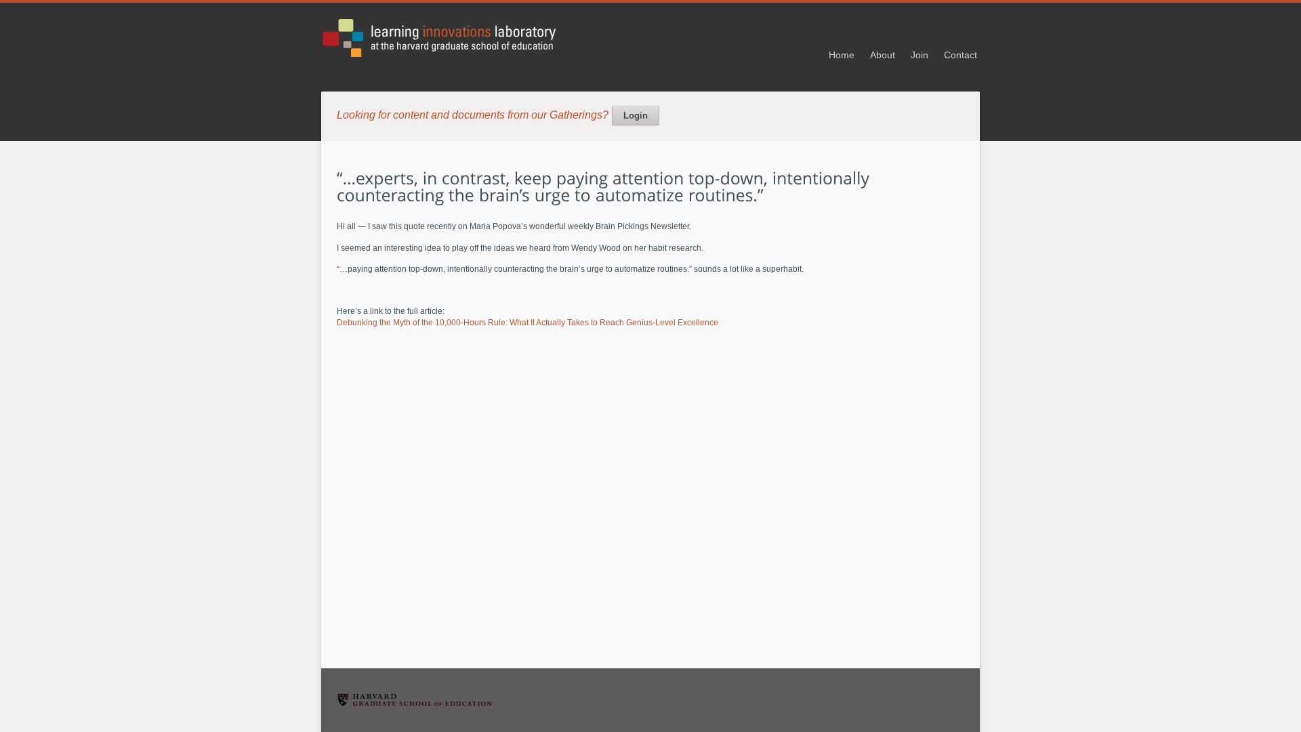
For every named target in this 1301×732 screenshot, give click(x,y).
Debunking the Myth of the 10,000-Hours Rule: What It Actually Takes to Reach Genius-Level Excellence (527, 322)
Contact (960, 54)
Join (919, 54)
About (882, 54)
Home (841, 54)
